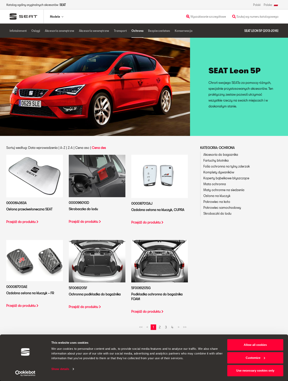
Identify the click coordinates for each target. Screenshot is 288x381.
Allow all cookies (255, 344)
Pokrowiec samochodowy (222, 207)
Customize (253, 357)
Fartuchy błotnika (216, 160)
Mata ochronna (214, 184)
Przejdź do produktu (21, 221)
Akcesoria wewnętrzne (94, 30)
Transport (120, 30)
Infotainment (18, 30)
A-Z (62, 147)
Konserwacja (183, 30)
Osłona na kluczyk (216, 196)
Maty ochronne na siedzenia (223, 190)
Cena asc (82, 147)
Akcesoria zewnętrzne (59, 30)
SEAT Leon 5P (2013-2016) (261, 30)
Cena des (99, 147)
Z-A (70, 147)
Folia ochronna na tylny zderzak (226, 166)
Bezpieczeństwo (159, 30)
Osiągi (35, 30)
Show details (60, 369)
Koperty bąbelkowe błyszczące (226, 178)
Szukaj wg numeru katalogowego (257, 16)
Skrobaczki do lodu (217, 213)
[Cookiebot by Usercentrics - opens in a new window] (25, 373)
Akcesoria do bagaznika (220, 154)
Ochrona (137, 30)
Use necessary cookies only (255, 370)
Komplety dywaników (218, 172)
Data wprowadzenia (43, 147)
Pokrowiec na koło (216, 201)
